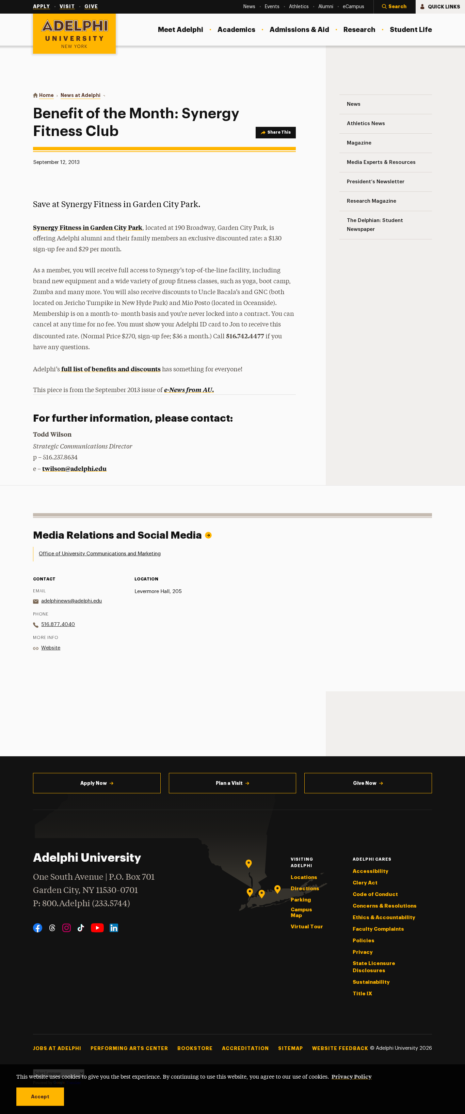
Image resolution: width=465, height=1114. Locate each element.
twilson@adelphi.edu (74, 468)
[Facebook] (37, 927)
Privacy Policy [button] (352, 1076)
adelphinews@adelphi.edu (71, 601)
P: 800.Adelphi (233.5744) (81, 904)
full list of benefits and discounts (110, 369)
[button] (394, 7)
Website (50, 648)
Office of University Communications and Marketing (100, 553)
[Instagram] (66, 928)
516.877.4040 (58, 624)
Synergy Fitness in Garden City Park (87, 227)
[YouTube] (97, 927)
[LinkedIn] (114, 928)
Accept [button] (40, 1096)
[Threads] (52, 928)
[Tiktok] (81, 928)
